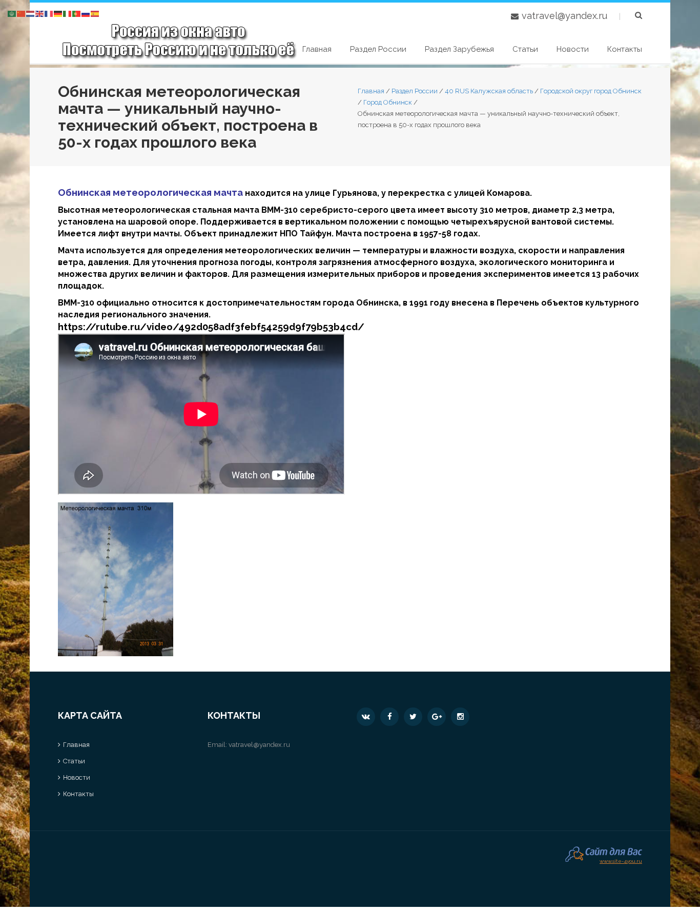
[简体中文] (21, 13)
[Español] (95, 13)
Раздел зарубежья (459, 49)
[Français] (49, 13)
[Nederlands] (30, 13)
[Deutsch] (58, 13)
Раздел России (378, 49)
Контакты (624, 49)
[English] (40, 13)
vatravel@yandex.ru (564, 15)
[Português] (76, 13)
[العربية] (12, 13)
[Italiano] (67, 13)
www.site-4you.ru (621, 860)
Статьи (525, 49)
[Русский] (86, 13)
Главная (317, 49)
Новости (573, 49)
